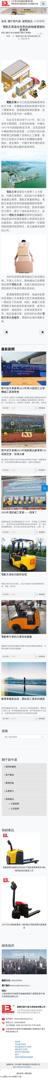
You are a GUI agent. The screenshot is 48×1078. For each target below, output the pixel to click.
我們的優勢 (11, 767)
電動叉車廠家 (25, 33)
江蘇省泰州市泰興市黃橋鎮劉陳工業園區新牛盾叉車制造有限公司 (23, 995)
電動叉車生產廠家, (12, 33)
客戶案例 (10, 775)
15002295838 (16, 980)
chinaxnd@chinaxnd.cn (20, 985)
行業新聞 (39, 21)
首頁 (3, 21)
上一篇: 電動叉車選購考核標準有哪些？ (7, 332)
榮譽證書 (10, 783)
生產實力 (10, 791)
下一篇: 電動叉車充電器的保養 (43, 332)
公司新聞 (15, 809)
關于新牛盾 (14, 21)
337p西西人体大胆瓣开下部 (11, 1077)
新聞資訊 (27, 21)
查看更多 (42, 408)
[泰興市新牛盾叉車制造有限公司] (6, 4)
